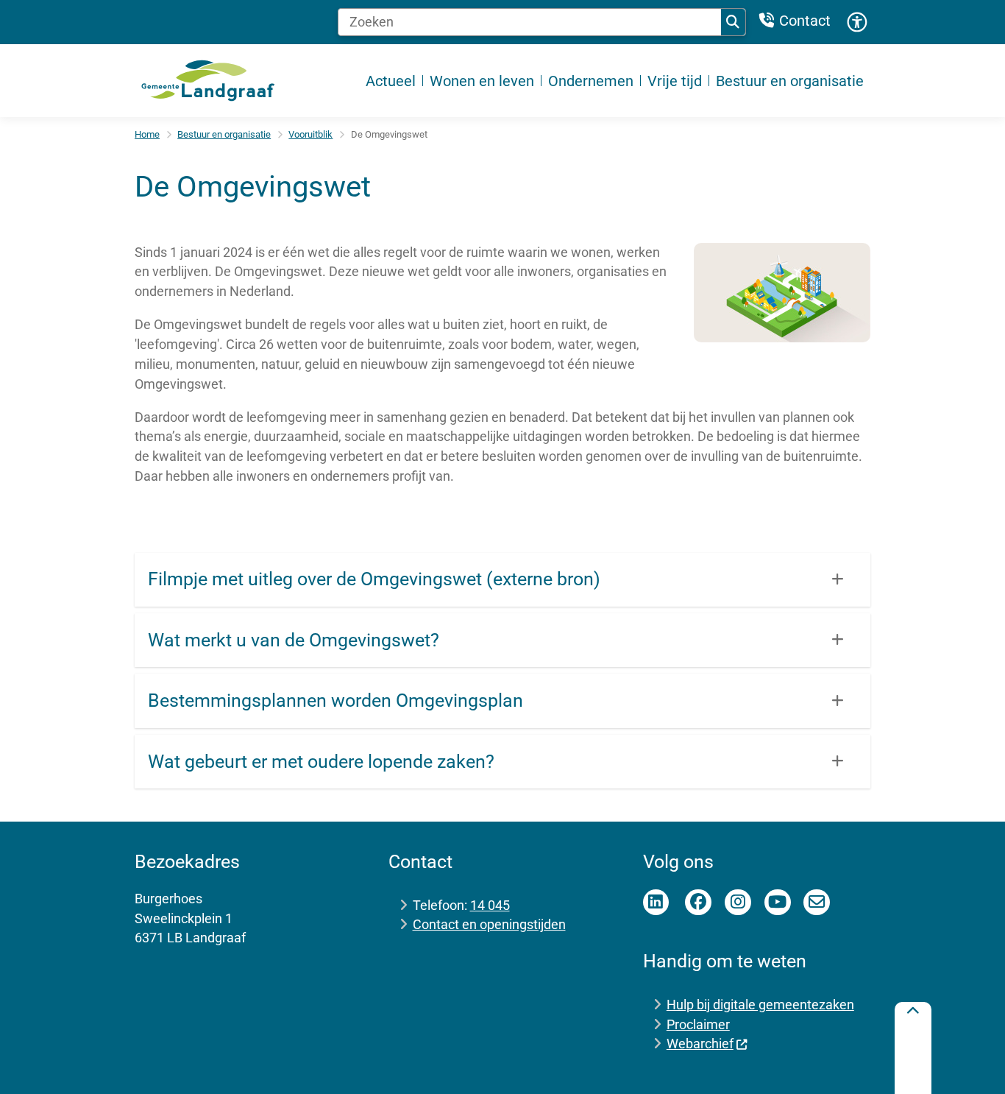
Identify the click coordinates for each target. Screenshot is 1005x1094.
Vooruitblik (310, 134)
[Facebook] (698, 902)
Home (147, 134)
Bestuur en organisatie (224, 134)
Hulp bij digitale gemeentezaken (760, 1004)
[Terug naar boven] (913, 1048)
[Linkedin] (656, 902)
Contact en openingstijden (489, 924)
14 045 (490, 905)
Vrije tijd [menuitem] (674, 81)
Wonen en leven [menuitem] (482, 81)
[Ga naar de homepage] (208, 81)
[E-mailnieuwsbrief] (816, 902)
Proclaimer (698, 1024)
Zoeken (733, 22)
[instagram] (738, 902)
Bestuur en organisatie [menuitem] (790, 81)
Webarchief (700, 1043)
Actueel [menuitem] (391, 81)
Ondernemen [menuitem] (590, 81)
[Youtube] (777, 902)
